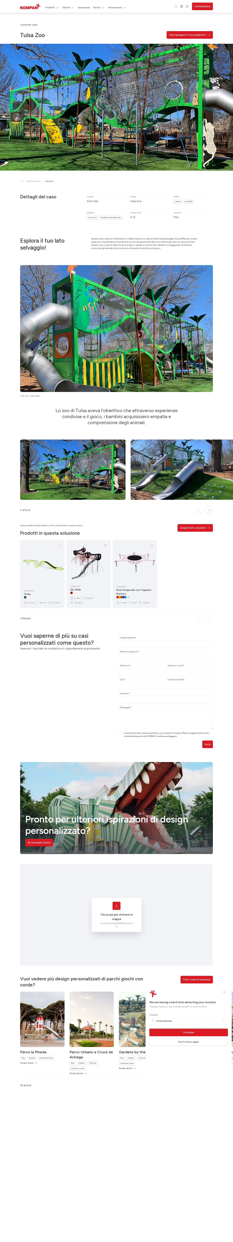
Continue (188, 1032)
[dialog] (116, 621)
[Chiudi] (224, 992)
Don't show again (188, 1041)
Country (153, 1015)
